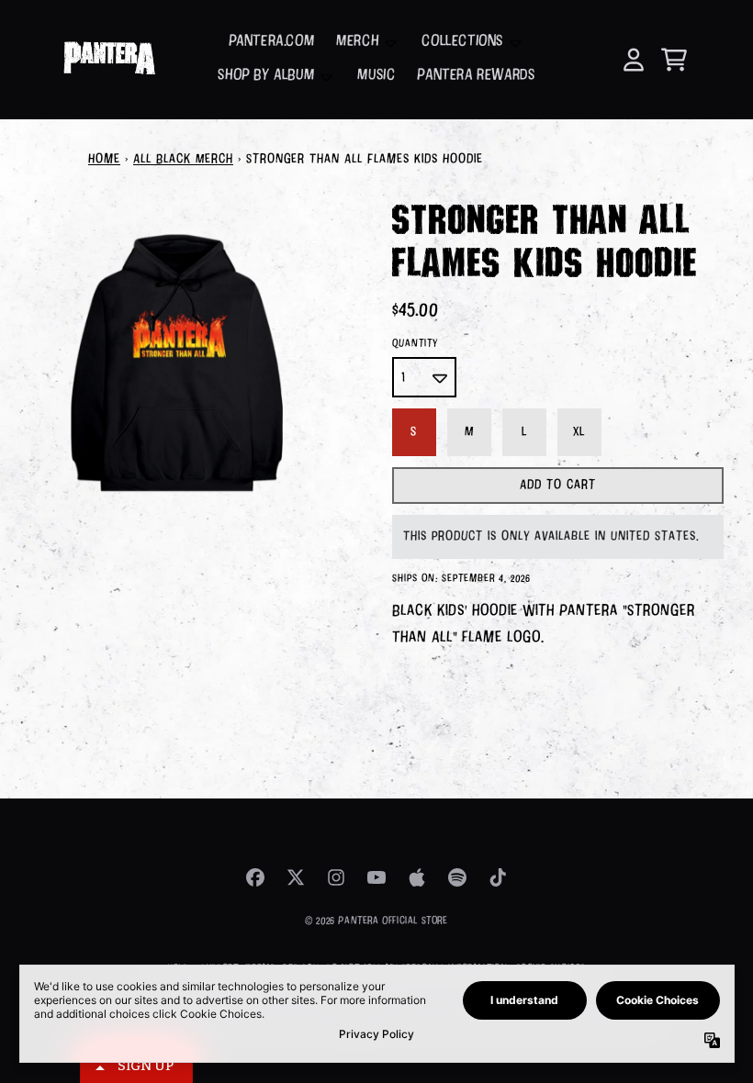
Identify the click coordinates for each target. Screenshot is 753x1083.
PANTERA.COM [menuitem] (272, 41)
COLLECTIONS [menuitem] (462, 41)
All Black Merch (183, 159)
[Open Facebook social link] (255, 877)
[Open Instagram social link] (336, 877)
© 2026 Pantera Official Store (376, 921)
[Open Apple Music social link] (417, 877)
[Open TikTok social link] (498, 877)
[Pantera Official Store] (109, 59)
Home (104, 159)
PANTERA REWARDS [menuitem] (475, 75)
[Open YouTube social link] (376, 877)
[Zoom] (178, 363)
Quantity (415, 344)
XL (579, 432)
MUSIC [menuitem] (376, 75)
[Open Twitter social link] (295, 877)
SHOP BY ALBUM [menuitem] (266, 75)
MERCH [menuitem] (357, 41)
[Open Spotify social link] (457, 877)
